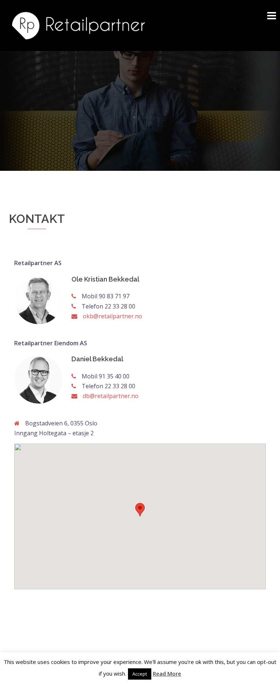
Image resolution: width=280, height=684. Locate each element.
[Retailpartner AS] (78, 25)
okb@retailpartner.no (112, 316)
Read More (167, 673)
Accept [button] (139, 674)
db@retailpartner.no (111, 396)
